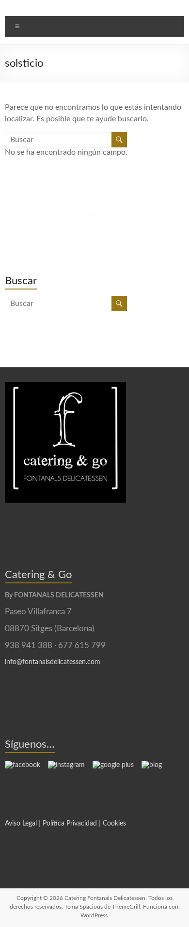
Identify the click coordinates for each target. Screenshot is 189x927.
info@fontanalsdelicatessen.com (52, 662)
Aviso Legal (21, 823)
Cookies (114, 823)
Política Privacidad (70, 823)
